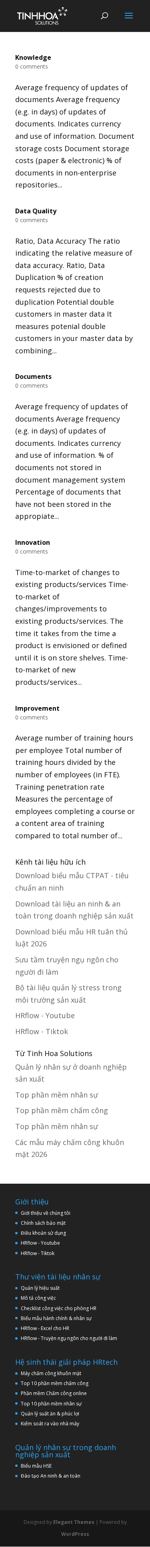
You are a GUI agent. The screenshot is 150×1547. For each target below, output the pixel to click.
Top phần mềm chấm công (61, 1110)
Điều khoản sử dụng (43, 1233)
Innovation (32, 542)
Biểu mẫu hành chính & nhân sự (58, 1318)
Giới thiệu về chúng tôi (45, 1213)
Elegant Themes (73, 1522)
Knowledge (33, 57)
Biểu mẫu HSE (36, 1465)
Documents (33, 376)
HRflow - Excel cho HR (45, 1328)
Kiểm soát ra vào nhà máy (50, 1423)
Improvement (37, 708)
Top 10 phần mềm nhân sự (52, 1403)
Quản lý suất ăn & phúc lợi (50, 1413)
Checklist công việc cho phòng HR (58, 1308)
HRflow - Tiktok (41, 1031)
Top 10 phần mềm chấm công (54, 1383)
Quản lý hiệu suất (40, 1288)
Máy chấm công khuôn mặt (51, 1373)
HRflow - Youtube (45, 1015)
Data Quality (35, 211)
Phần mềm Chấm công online (54, 1393)
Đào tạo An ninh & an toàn (50, 1475)
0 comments (31, 66)
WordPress (75, 1534)
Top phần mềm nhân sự (56, 1095)
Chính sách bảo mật (43, 1223)
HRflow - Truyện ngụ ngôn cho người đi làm (69, 1338)
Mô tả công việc (38, 1298)
